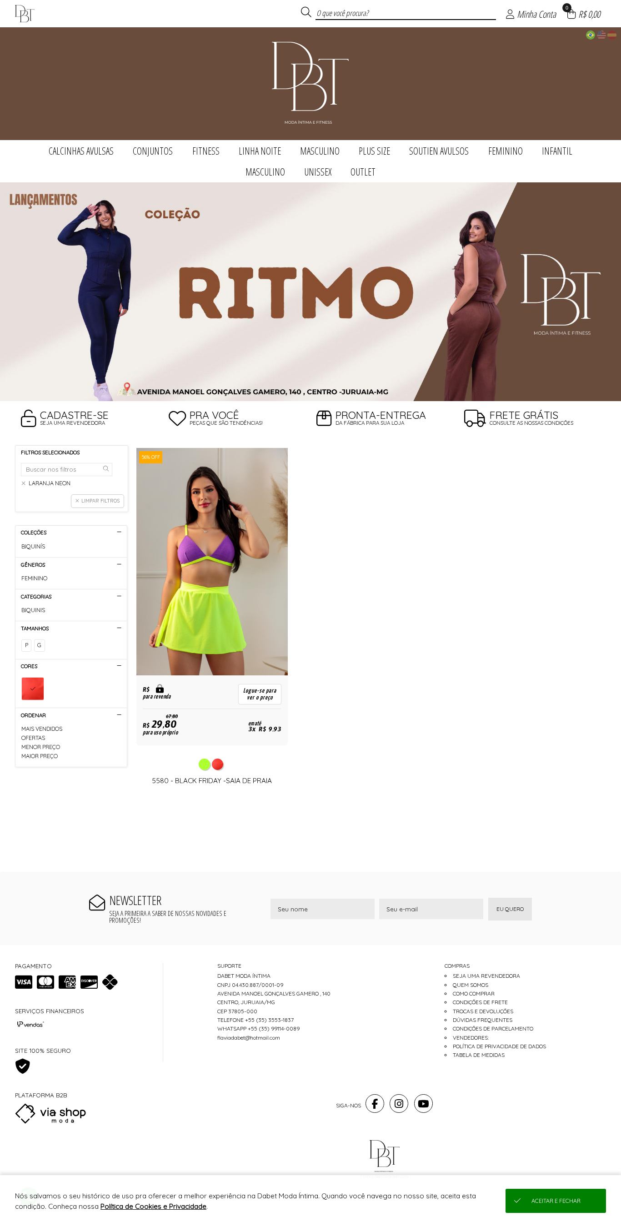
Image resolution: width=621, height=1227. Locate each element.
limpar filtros (100, 501)
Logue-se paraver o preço (259, 694)
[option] (310, 291)
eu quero (510, 908)
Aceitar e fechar (556, 1200)
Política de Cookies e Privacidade (153, 1206)
